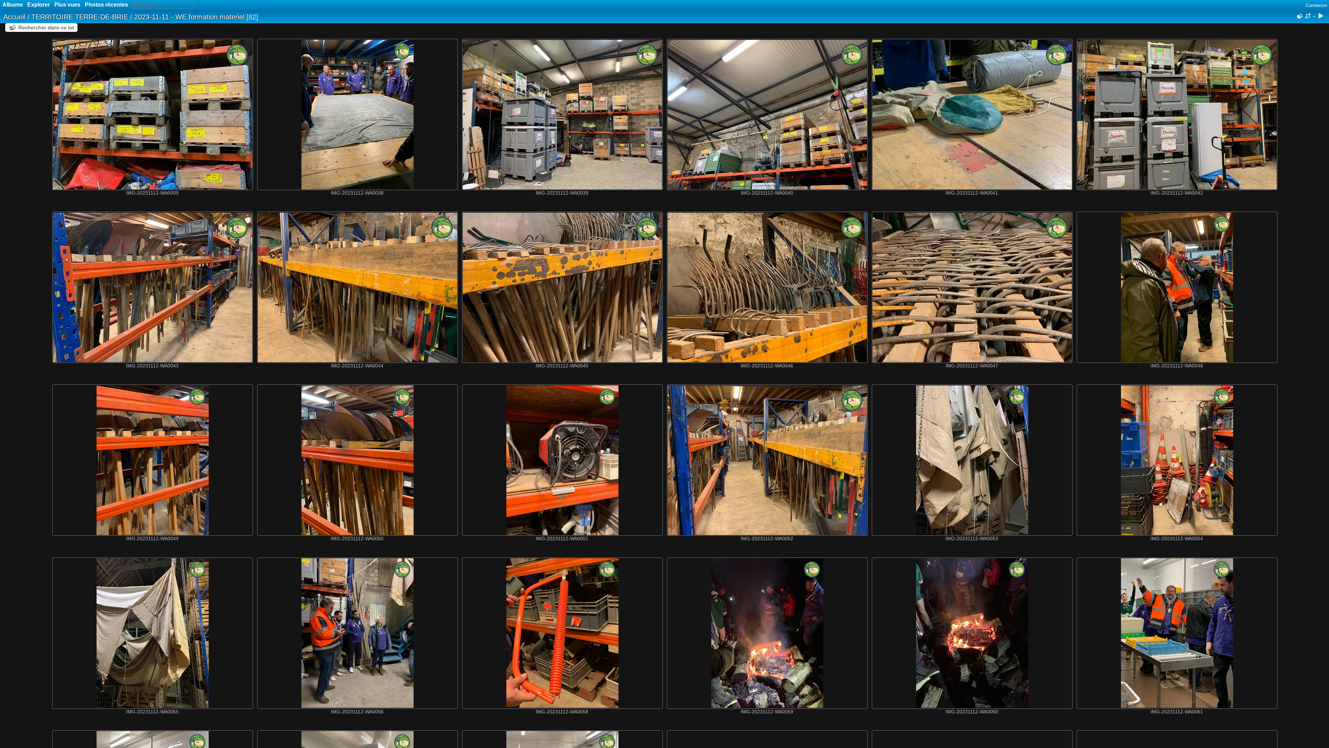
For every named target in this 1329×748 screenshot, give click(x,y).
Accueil (14, 17)
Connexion (1316, 5)
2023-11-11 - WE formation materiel (189, 17)
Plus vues (67, 5)
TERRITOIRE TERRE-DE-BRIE (79, 17)
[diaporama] (1321, 16)
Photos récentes (106, 5)
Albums (12, 5)
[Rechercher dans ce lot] (1299, 16)
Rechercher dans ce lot (46, 27)
